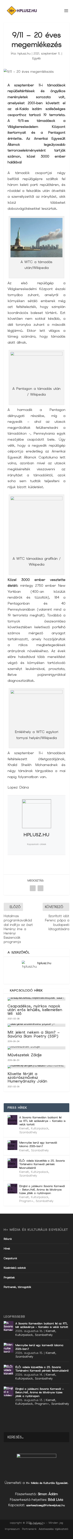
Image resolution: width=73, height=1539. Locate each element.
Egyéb (36, 58)
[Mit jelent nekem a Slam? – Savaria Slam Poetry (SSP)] (37, 1025)
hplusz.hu (24, 53)
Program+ (26, 1201)
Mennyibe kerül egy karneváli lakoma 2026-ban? (38, 1144)
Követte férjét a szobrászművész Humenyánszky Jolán (27, 1077)
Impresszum (12, 1529)
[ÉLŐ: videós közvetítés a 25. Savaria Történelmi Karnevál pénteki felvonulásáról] (12, 1163)
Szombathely (28, 1132)
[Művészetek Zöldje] (37, 1047)
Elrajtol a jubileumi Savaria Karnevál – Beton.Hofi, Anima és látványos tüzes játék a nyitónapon (42, 1189)
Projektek (9, 1277)
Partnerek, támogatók (17, 1287)
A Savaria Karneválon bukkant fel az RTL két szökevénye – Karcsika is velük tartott (42, 1121)
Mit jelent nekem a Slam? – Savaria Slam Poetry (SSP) (34, 1034)
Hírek (7, 1248)
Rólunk (8, 1239)
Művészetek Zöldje (25, 1055)
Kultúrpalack (39, 1128)
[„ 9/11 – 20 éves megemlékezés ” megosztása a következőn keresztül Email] (40, 888)
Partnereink (29, 1529)
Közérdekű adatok (15, 1268)
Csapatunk (10, 1258)
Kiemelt (24, 1128)
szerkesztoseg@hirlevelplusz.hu (45, 1505)
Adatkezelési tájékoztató (53, 1529)
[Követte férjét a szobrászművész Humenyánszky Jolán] (37, 1066)
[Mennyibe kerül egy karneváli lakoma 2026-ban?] (12, 1145)
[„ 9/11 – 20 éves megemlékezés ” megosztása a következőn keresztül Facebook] (33, 888)
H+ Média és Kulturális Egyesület (47, 1483)
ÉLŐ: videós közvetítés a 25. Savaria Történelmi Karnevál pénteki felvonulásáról (42, 1164)
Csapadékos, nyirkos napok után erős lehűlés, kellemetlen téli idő (35, 1010)
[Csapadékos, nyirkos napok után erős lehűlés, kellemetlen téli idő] (37, 999)
